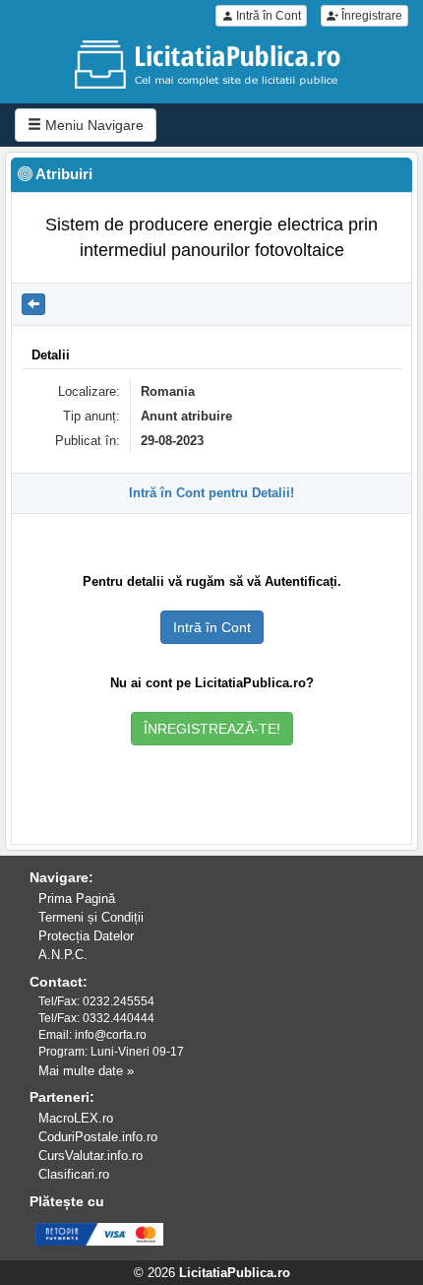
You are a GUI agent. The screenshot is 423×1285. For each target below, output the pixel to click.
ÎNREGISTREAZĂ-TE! (212, 729)
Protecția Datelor (86, 936)
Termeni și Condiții (91, 917)
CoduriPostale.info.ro (97, 1136)
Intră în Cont (267, 16)
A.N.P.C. (63, 954)
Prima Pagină (76, 898)
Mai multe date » (86, 1070)
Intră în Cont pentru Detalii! (211, 492)
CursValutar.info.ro (90, 1155)
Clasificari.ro (73, 1174)
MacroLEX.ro (75, 1118)
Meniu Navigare (92, 125)
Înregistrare (370, 16)
